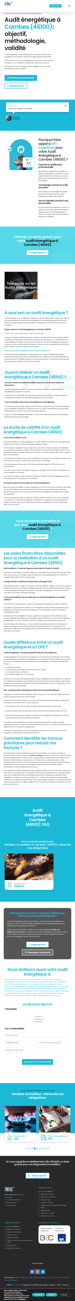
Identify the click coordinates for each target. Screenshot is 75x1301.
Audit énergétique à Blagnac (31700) (51, 986)
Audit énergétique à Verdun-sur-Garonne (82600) (38, 991)
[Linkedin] (42, 1271)
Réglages (64, 1295)
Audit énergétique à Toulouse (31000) (28, 984)
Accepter (38, 1295)
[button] (32, 128)
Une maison (38, 1016)
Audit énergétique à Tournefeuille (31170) (24, 986)
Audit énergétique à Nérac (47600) (17, 980)
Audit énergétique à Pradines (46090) (24, 996)
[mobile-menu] (66, 6)
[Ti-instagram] (37, 1271)
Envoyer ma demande (37, 1062)
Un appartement (38, 1019)
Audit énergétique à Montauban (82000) (39, 989)
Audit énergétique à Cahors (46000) (30, 993)
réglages (22, 1299)
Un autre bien (38, 1022)
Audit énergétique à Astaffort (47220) (39, 982)
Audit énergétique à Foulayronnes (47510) (43, 980)
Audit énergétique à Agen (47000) (49, 996)
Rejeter (51, 1295)
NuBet (16, 1277)
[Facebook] (32, 1271)
